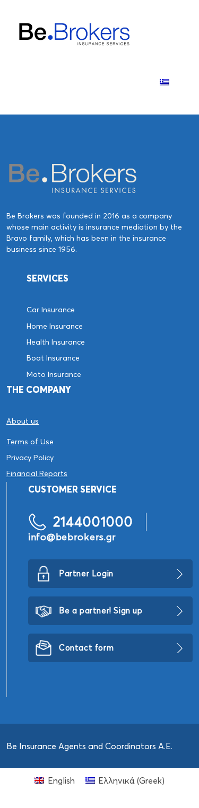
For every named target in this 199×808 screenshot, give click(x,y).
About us (22, 421)
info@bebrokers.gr (72, 537)
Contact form (86, 648)
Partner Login (86, 573)
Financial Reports (36, 473)
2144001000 (93, 521)
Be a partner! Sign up (101, 610)
